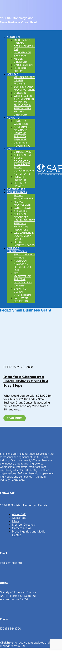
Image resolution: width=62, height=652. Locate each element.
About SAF (19, 514)
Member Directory (21, 60)
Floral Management (23, 203)
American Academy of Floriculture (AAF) (23, 265)
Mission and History (22, 42)
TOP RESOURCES (17, 192)
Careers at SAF (24, 64)
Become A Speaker (20, 184)
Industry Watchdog (21, 122)
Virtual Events (24, 151)
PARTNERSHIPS (16, 189)
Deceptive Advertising (22, 144)
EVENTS (11, 148)
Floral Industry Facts (24, 244)
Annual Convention (22, 160)
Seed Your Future (20, 69)
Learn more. (18, 480)
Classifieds (19, 517)
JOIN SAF (12, 74)
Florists (19, 83)
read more (14, 418)
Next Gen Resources (21, 216)
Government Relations (22, 129)
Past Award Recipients (21, 299)
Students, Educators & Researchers (22, 105)
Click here (7, 642)
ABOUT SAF (14, 36)
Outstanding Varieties (23, 284)
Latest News (22, 207)
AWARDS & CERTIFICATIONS (17, 250)
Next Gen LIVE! (23, 155)
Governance (22, 52)
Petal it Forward (20, 178)
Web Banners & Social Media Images (24, 235)
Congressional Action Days (24, 172)
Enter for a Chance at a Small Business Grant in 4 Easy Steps (25, 381)
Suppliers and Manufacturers (24, 88)
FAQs (15, 521)
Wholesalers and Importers (24, 97)
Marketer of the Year (22, 278)
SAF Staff (20, 55)
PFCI (16, 273)
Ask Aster (20, 210)
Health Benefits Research (24, 222)
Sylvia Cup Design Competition (22, 291)
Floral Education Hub (24, 197)
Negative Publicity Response (20, 136)
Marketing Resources (21, 228)
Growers (20, 92)
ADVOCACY (14, 117)
